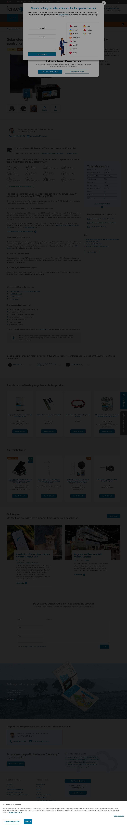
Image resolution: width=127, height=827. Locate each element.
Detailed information (15, 812)
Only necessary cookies (12, 821)
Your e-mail (41, 28)
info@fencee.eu (64, 15)
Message (42, 37)
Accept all (28, 821)
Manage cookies (119, 816)
